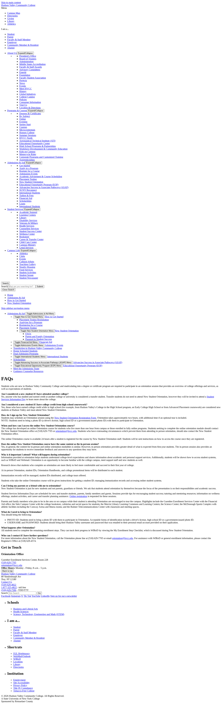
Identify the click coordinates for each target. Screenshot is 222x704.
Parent (10, 37)
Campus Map (13, 13)
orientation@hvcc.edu (66, 431)
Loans (22, 203)
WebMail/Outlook (22, 656)
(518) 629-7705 (8, 562)
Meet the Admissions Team (26, 368)
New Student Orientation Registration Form (75, 418)
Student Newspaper (28, 278)
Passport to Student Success (38, 339)
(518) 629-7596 (8, 590)
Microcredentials (27, 130)
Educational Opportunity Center (34, 143)
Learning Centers (27, 215)
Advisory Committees (29, 69)
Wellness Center (27, 234)
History (22, 91)
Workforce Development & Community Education (43, 149)
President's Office (27, 56)
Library (10, 21)
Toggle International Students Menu (29, 357)
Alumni (10, 47)
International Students (29, 193)
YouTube (36, 596)
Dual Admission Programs (25, 353)
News (22, 83)
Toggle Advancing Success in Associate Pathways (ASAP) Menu (42, 362)
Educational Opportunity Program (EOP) (38, 184)
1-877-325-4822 (9, 587)
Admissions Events (28, 173)
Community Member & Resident (23, 45)
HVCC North (25, 138)
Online (22, 119)
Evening (23, 121)
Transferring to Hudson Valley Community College (37, 348)
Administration (26, 61)
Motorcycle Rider (27, 154)
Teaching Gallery (27, 264)
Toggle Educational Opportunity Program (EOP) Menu (37, 366)
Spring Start (25, 124)
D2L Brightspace (21, 653)
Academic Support (28, 212)
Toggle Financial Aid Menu (25, 342)
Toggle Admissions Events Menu (28, 345)
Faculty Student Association (32, 78)
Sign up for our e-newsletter (63, 596)
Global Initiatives (27, 94)
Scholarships (25, 201)
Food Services (26, 269)
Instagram (16, 596)
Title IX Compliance (23, 688)
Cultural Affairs (26, 261)
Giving (10, 18)
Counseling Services (29, 228)
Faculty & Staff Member (19, 39)
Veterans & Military (28, 223)
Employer (12, 42)
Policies (23, 99)
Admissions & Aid (16, 297)
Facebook (6, 596)
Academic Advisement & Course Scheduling (40, 176)
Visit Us (23, 105)
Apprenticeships (27, 159)
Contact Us (6, 582)
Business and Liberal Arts (25, 609)
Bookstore (24, 236)
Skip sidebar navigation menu (15, 308)
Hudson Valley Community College (18, 5)
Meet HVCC (25, 88)
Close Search (8, 290)
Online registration (78, 496)
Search (5, 283)
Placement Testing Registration (34, 319)
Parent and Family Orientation (39, 336)
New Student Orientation (31, 182)
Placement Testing (28, 179)
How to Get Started (16, 300)
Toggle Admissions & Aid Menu (40, 314)
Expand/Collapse (25, 53)
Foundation (24, 75)
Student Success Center (30, 231)
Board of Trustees (27, 58)
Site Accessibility (21, 682)
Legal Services (26, 247)
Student (10, 34)
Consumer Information (30, 102)
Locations (18, 661)
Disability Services (28, 220)
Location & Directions (30, 107)
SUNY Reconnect (28, 190)
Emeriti (22, 72)
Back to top (7, 571)
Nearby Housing (27, 267)
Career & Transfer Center (31, 239)
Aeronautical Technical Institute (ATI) (37, 140)
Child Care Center (28, 242)
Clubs (22, 256)
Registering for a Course (31, 325)
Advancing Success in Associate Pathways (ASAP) (43, 187)
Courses (23, 127)
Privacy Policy (20, 685)
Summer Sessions (27, 135)
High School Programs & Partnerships (37, 146)
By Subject (24, 116)
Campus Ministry (27, 245)
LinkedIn (45, 596)
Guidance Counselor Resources (28, 371)
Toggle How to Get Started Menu (28, 317)
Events (22, 86)
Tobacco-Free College (23, 691)
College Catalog (27, 97)
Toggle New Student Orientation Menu (37, 331)
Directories (12, 15)
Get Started (24, 165)
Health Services (26, 226)
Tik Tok (27, 596)
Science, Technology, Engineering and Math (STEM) (38, 614)
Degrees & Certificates (30, 113)
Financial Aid (25, 198)
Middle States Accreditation (32, 64)
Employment (19, 680)
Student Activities (27, 272)
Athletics (11, 24)
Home (10, 295)
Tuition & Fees (26, 195)
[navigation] (111, 8)
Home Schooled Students (25, 351)
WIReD (17, 659)
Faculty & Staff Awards (30, 67)
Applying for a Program (30, 322)
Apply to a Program (28, 168)
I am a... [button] (5, 29)
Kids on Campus (27, 151)
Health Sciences (21, 611)
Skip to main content (11, 2)
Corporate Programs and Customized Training (41, 157)
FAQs (28, 333)
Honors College (26, 132)
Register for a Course (29, 171)
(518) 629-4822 (8, 584)
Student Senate (26, 275)
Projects (23, 80)
